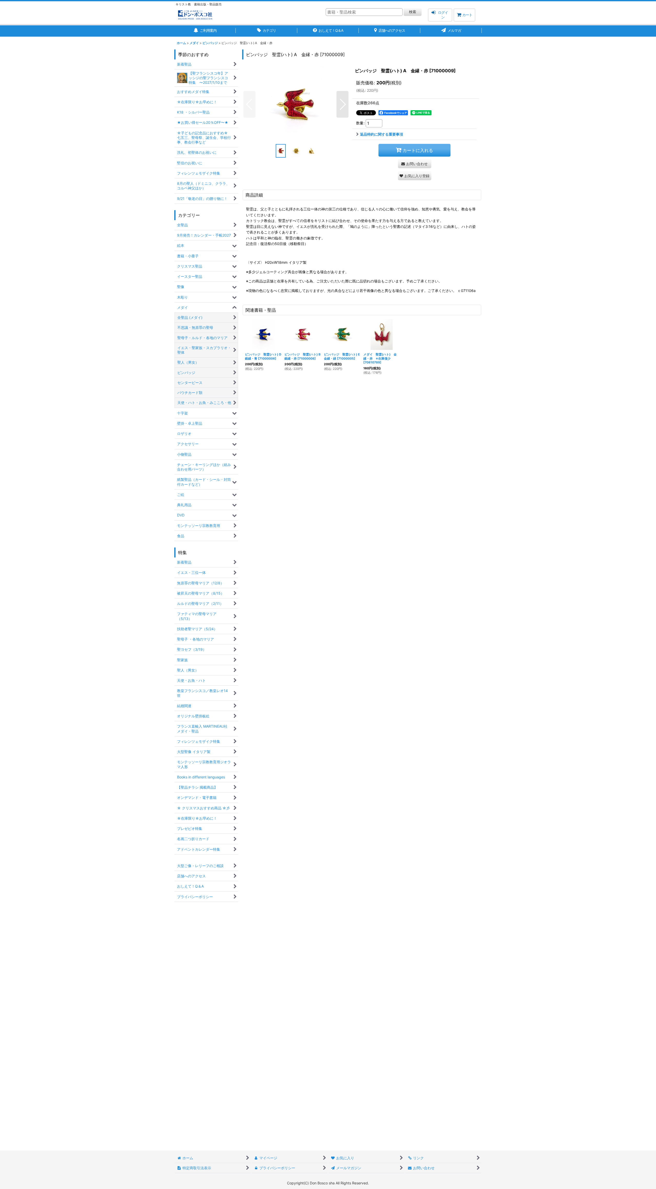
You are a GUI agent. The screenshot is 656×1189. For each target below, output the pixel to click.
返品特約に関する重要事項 (381, 134)
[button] (249, 104)
